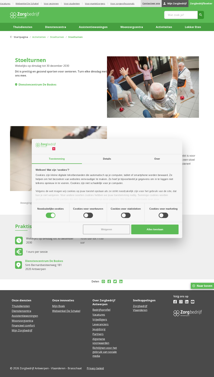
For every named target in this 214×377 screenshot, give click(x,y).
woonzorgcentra (131, 27)
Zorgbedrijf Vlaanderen (140, 308)
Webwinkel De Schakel (27, 3)
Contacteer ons (151, 3)
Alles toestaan (155, 229)
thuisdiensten (22, 27)
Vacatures (5, 3)
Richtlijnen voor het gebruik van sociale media (104, 352)
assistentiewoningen (93, 27)
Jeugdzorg (98, 329)
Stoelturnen (57, 37)
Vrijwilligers (99, 319)
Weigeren (106, 229)
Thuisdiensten (21, 306)
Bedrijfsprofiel (101, 310)
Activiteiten (39, 37)
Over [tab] (157, 158)
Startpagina (21, 37)
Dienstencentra (21, 311)
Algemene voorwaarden (100, 341)
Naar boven (204, 286)
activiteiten (164, 27)
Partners (97, 334)
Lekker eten (193, 27)
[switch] (88, 215)
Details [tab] (107, 158)
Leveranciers (100, 324)
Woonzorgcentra (22, 320)
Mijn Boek (58, 306)
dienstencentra (55, 27)
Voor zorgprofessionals (122, 3)
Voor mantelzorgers (95, 3)
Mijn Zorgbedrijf (177, 3)
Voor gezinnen (51, 3)
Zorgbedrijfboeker (201, 3)
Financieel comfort (23, 325)
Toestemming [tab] (57, 158)
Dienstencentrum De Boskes (37, 84)
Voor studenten (72, 3)
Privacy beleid (95, 368)
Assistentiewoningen (25, 316)
